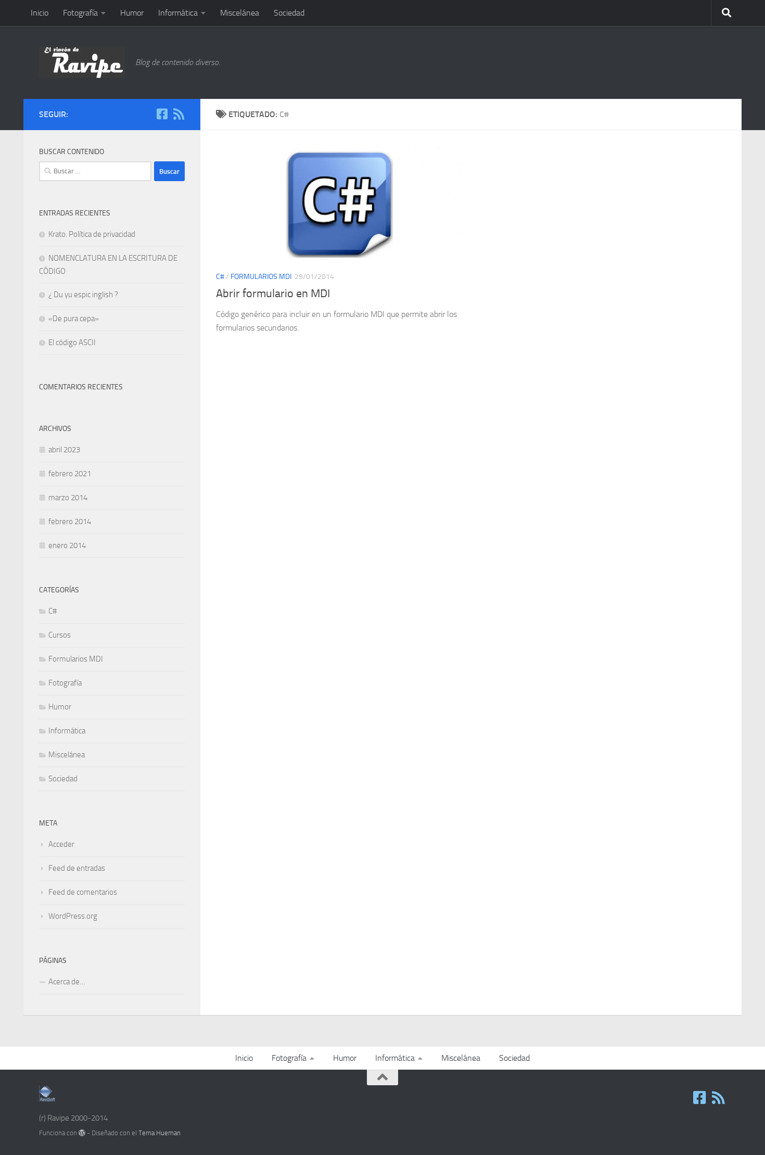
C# (220, 276)
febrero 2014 (69, 521)
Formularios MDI (261, 276)
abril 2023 (64, 449)
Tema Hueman (159, 1133)
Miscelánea (239, 13)
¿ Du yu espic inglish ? (83, 294)
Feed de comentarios (82, 892)
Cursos (59, 635)
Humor (132, 13)
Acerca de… (66, 981)
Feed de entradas (76, 868)
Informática (178, 13)
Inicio (39, 13)
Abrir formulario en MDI (273, 293)
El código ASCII (72, 342)
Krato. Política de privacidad (91, 234)
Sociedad (289, 13)
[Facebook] (162, 114)
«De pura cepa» (73, 318)
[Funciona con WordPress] (82, 1132)
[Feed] (178, 114)
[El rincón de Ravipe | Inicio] (82, 62)
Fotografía (80, 13)
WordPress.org (72, 916)
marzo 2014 (67, 497)
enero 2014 (67, 545)
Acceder (61, 844)
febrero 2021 (69, 473)
